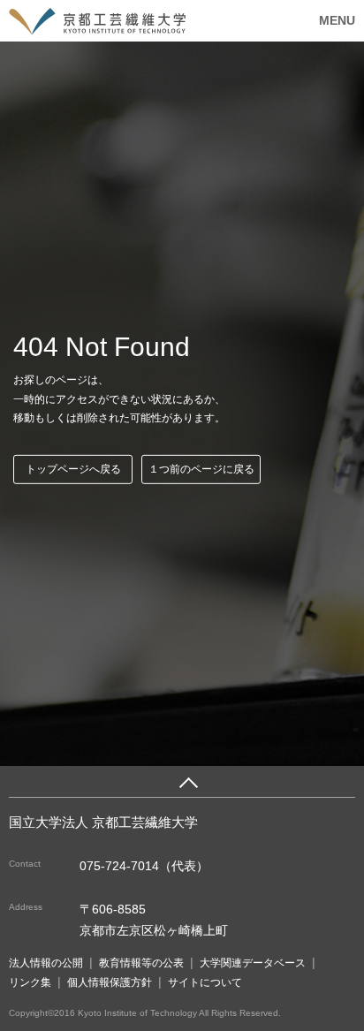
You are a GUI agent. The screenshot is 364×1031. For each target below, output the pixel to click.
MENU (337, 20)
